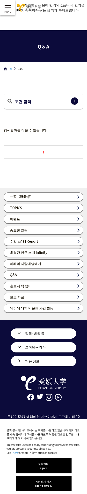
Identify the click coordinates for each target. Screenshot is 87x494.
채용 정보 (32, 361)
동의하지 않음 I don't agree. (43, 483)
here (15, 452)
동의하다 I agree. (43, 466)
